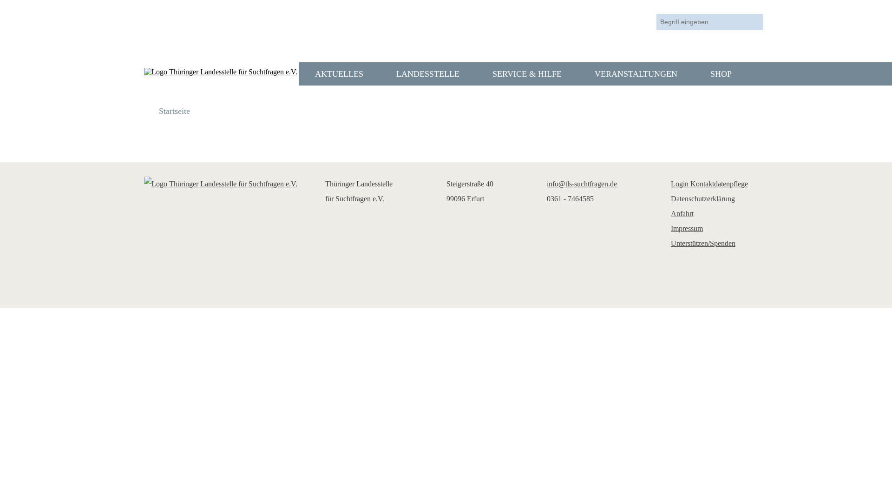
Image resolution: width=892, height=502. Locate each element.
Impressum (687, 228)
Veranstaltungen (636, 74)
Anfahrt (682, 214)
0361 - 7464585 (570, 199)
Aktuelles (339, 74)
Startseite (174, 111)
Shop (721, 74)
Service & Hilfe (527, 74)
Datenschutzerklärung (703, 199)
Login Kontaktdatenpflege (709, 184)
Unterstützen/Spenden (703, 243)
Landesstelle (427, 74)
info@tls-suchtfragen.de (582, 184)
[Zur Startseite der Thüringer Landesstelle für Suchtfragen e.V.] (220, 72)
